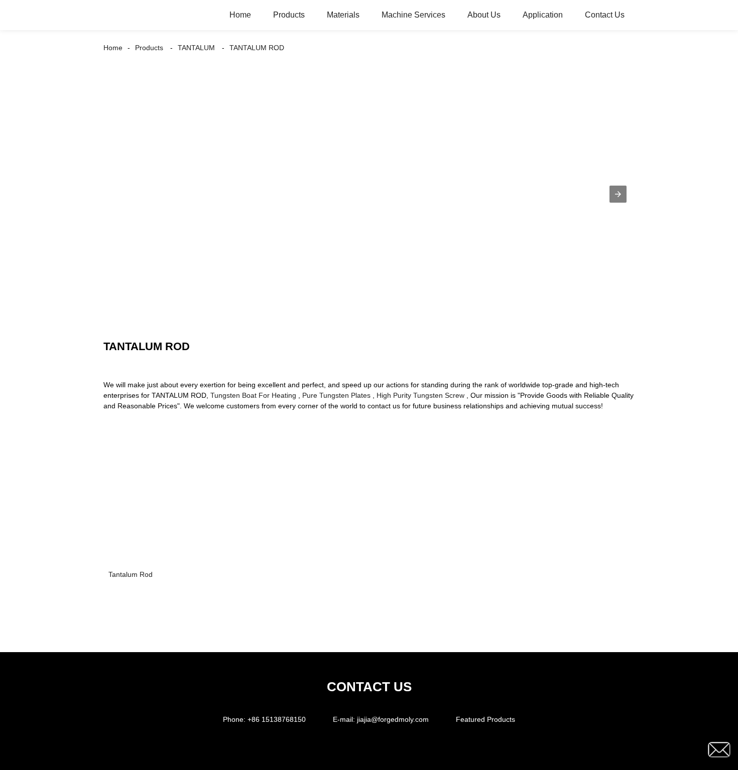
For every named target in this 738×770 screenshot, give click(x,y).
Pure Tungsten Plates (336, 395)
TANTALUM (196, 48)
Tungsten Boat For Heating (253, 395)
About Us (484, 15)
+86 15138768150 (277, 719)
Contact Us (605, 15)
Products (289, 15)
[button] (618, 194)
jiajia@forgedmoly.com (393, 719)
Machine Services (413, 15)
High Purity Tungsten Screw (420, 395)
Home (240, 15)
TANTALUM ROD (256, 48)
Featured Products (485, 719)
